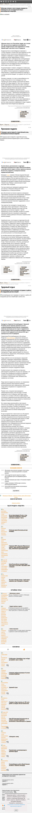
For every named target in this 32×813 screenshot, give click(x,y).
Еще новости (16, 490)
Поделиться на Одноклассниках (6, 1)
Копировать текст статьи (15, 1)
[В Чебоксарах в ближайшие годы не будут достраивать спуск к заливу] (4, 659)
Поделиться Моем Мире (3, 1)
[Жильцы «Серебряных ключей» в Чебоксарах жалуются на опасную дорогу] (4, 598)
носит (8, 175)
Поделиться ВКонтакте (1, 1)
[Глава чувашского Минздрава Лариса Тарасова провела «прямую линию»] (4, 750)
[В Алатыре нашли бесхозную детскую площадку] (4, 530)
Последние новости (16, 468)
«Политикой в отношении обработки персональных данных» (16, 805)
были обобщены (11, 337)
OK (16, 810)
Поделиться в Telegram (13, 1)
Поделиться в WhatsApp (8, 1)
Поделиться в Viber (11, 1)
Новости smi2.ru (16, 503)
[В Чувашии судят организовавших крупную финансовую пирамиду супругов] (4, 736)
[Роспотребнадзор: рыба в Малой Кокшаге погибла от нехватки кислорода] (4, 765)
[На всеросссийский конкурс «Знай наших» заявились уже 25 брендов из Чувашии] (4, 580)
